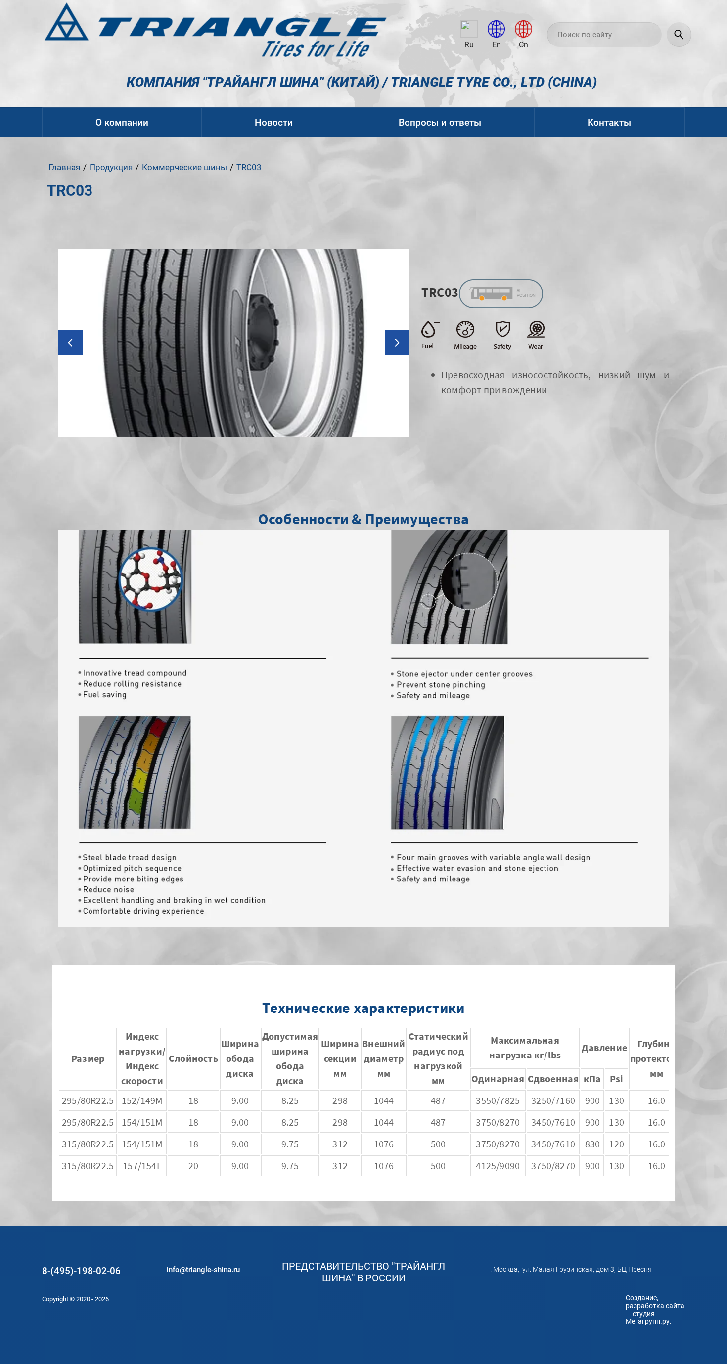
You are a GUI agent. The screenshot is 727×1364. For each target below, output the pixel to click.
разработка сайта (655, 1306)
